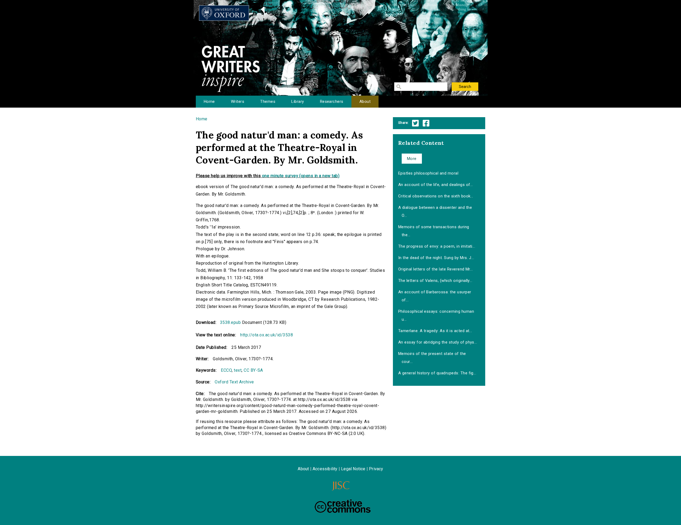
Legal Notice (353, 468)
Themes (267, 101)
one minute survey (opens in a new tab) (300, 175)
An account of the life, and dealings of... (435, 184)
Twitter (415, 123)
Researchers (331, 101)
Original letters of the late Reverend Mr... (435, 269)
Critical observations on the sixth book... (435, 196)
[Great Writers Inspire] (224, 13)
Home (209, 101)
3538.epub (230, 322)
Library (297, 101)
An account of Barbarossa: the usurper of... (434, 296)
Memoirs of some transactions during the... (433, 231)
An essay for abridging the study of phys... (437, 342)
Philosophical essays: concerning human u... (436, 315)
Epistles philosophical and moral (428, 173)
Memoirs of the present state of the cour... (432, 357)
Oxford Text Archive (234, 381)
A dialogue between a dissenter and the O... (435, 211)
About (365, 101)
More (412, 158)
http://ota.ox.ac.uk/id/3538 (266, 334)
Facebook (426, 123)
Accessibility (325, 468)
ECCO (226, 370)
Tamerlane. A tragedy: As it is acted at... (435, 330)
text (238, 370)
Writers (237, 101)
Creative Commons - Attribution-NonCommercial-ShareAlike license (343, 506)
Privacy (376, 468)
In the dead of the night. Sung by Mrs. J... (436, 257)
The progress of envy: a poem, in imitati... (436, 246)
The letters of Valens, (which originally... (435, 280)
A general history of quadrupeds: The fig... (437, 373)
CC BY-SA (253, 370)
